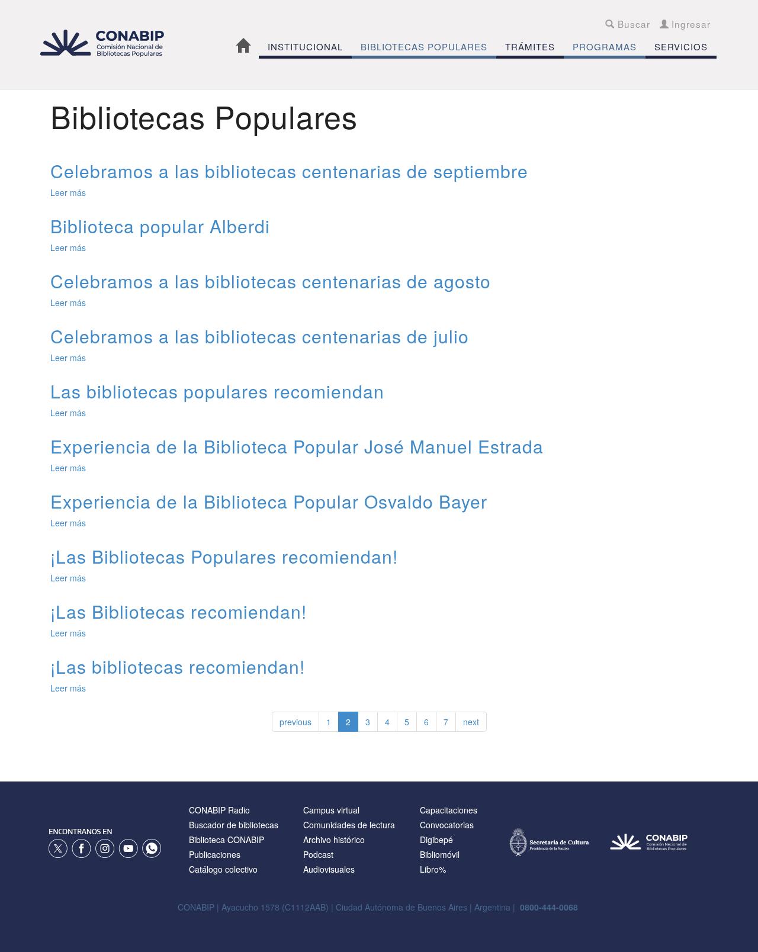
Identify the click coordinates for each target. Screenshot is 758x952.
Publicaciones (214, 854)
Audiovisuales (329, 869)
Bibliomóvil (440, 854)
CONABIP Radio (219, 810)
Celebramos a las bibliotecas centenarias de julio (259, 336)
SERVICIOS (681, 46)
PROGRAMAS (605, 46)
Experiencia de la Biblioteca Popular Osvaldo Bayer (268, 501)
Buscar (632, 23)
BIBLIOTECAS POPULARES (424, 46)
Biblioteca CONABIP (226, 839)
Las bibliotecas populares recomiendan (217, 391)
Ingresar (690, 23)
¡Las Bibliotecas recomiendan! (178, 611)
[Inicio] (108, 43)
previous (295, 722)
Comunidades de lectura (349, 825)
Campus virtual (331, 810)
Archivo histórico (334, 839)
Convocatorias (447, 825)
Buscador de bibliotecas (233, 825)
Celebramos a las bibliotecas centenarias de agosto (270, 281)
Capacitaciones (448, 810)
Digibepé (436, 839)
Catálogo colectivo (223, 869)
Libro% (433, 869)
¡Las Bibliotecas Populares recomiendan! (224, 556)
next (471, 722)
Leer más (68, 192)
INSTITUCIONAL (305, 46)
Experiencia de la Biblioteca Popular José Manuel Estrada (297, 446)
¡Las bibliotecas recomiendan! (177, 666)
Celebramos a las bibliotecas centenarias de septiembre (289, 171)
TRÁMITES (530, 46)
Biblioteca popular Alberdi (160, 226)
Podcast (318, 854)
